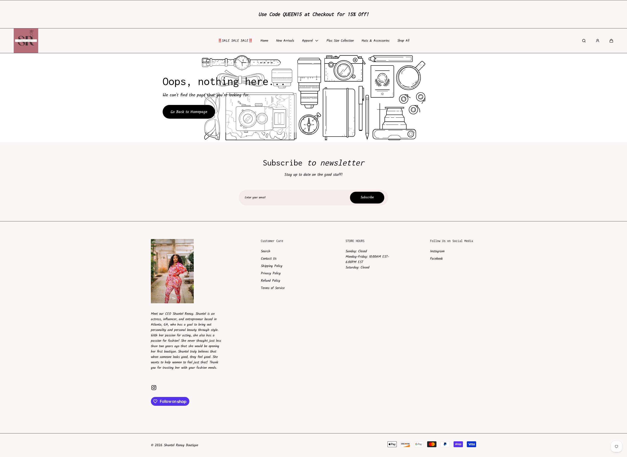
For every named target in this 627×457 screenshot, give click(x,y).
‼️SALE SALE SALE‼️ (235, 40)
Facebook (436, 258)
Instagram (437, 251)
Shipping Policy (271, 266)
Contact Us (269, 258)
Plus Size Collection (340, 40)
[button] (611, 41)
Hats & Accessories (375, 40)
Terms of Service (273, 288)
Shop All (403, 40)
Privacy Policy (271, 273)
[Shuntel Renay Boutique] (26, 40)
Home (264, 40)
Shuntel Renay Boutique (181, 445)
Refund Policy (270, 280)
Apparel (307, 40)
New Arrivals (285, 40)
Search (265, 251)
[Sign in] (598, 41)
